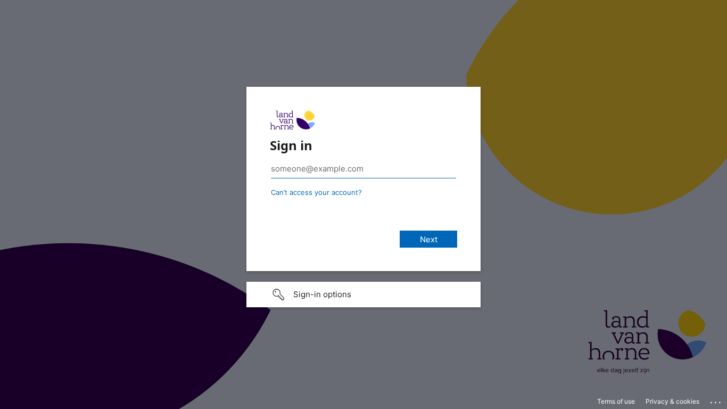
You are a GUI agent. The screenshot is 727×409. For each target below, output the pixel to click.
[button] (363, 294)
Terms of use (616, 401)
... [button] (716, 400)
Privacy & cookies (672, 401)
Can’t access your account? (316, 192)
